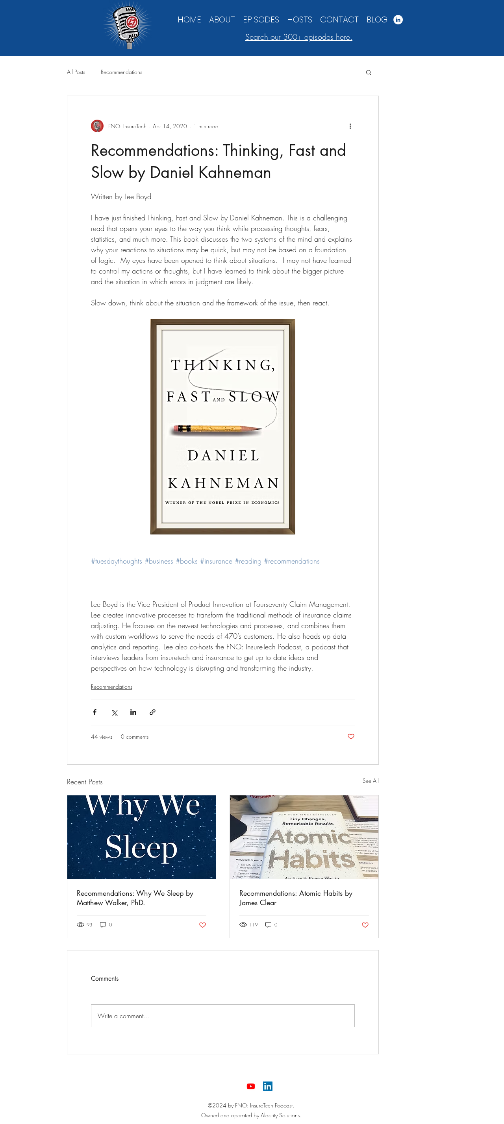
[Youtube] (251, 1086)
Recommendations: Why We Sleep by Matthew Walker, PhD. (135, 897)
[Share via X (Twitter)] (114, 712)
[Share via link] (152, 712)
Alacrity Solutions (280, 1115)
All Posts (76, 72)
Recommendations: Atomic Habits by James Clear (295, 897)
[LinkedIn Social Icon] (267, 1086)
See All (371, 780)
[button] (368, 72)
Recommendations (121, 72)
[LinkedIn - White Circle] (398, 19)
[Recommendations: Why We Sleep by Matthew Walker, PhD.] (141, 837)
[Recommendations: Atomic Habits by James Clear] (304, 837)
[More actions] (350, 126)
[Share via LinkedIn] (133, 712)
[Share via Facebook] (94, 712)
